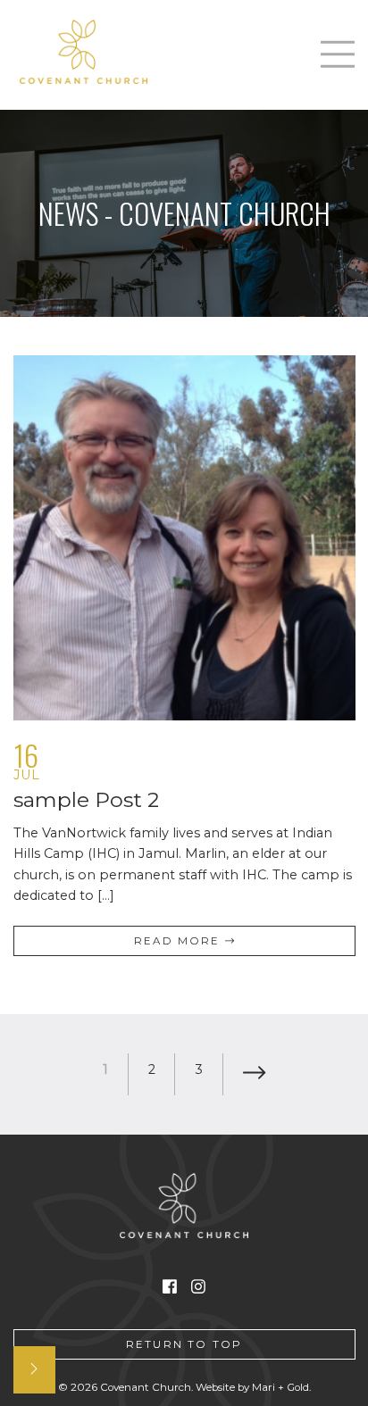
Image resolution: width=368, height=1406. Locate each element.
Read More (179, 941)
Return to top (184, 1344)
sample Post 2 (86, 799)
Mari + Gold (280, 1387)
